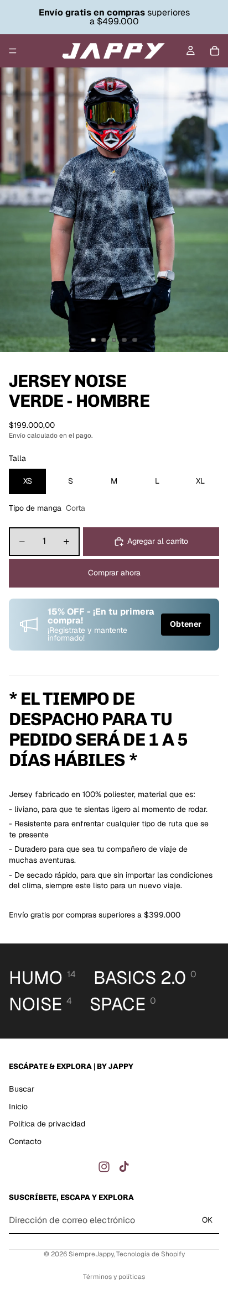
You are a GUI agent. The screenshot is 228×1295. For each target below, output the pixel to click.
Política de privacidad (47, 1124)
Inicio (18, 1106)
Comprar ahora (114, 573)
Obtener (185, 624)
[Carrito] (215, 51)
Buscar (21, 1089)
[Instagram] (104, 1166)
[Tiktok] (124, 1166)
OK (207, 1220)
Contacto (25, 1141)
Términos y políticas (114, 1276)
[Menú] (12, 51)
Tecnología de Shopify (150, 1254)
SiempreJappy (91, 1254)
